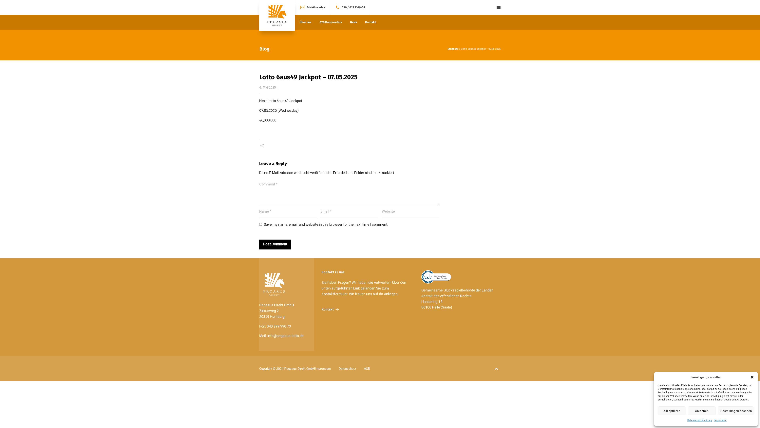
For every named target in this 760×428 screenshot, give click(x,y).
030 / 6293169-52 (353, 7)
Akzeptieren (671, 411)
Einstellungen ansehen (736, 411)
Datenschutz (347, 368)
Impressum (720, 420)
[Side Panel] (498, 7)
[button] (752, 377)
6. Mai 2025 (267, 87)
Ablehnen (702, 411)
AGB (367, 368)
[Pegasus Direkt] (277, 15)
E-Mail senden (316, 7)
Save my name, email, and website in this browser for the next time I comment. (326, 224)
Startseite (453, 49)
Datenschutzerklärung (699, 420)
